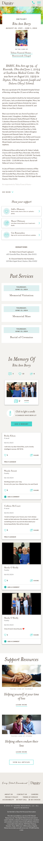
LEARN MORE (21, 705)
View (26, 400)
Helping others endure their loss (21, 741)
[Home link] (8, 3)
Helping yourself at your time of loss (21, 694)
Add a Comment (13, 497)
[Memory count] (10, 374)
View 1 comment (10, 462)
